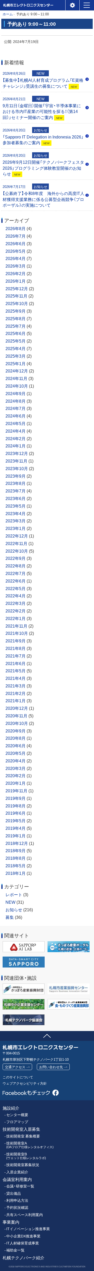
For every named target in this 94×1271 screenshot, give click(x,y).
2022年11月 (16, 543)
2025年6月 (15, 333)
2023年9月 (15, 476)
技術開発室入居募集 (21, 1129)
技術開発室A (30, 1145)
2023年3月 (15, 520)
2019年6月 (15, 813)
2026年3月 (15, 266)
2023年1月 (15, 528)
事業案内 (11, 1221)
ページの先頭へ (47, 1035)
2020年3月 (15, 768)
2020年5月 (15, 753)
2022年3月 (15, 603)
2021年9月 (15, 640)
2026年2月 (15, 273)
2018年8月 (15, 858)
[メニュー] (86, 5)
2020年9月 (15, 731)
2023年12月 (16, 453)
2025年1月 (15, 363)
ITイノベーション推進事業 (28, 1228)
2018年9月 (15, 850)
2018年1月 (15, 873)
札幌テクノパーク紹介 (23, 1257)
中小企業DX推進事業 (23, 1236)
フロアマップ (17, 1122)
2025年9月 (15, 311)
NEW (10, 902)
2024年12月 (16, 371)
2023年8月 (15, 483)
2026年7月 (15, 236)
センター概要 (17, 1114)
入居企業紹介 (17, 1172)
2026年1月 (15, 281)
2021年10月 (16, 633)
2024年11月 (16, 378)
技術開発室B (26, 1156)
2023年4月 (15, 513)
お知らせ (13, 909)
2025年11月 (16, 296)
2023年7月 (15, 491)
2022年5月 (15, 588)
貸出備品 (13, 1193)
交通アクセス (15, 1066)
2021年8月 (15, 648)
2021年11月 (16, 626)
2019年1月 (15, 835)
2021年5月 (15, 670)
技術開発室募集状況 (22, 1164)
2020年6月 (15, 745)
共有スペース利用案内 (24, 1214)
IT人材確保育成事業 (22, 1243)
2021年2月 (15, 693)
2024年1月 (15, 445)
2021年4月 (15, 678)
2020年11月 (16, 715)
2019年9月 (15, 798)
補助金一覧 (15, 1250)
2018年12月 (16, 843)
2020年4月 (15, 760)
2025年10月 (16, 303)
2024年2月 (15, 438)
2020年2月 (15, 775)
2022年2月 (15, 611)
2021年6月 (15, 663)
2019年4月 (15, 828)
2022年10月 (16, 551)
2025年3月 (15, 356)
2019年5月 (15, 820)
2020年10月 (16, 723)
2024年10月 (16, 386)
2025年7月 (15, 326)
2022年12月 (16, 536)
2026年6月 (15, 243)
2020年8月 (15, 738)
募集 (9, 917)
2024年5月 (15, 423)
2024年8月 (15, 401)
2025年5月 (15, 341)
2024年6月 (15, 416)
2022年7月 (15, 573)
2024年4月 (15, 431)
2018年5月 (15, 865)
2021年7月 (15, 656)
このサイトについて (18, 1076)
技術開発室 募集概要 (23, 1136)
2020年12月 (16, 708)
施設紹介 (11, 1107)
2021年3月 (15, 685)
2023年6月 (15, 498)
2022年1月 (15, 618)
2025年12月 (16, 288)
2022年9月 (15, 558)
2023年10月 (16, 468)
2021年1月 (15, 700)
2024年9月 (15, 393)
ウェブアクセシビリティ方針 (25, 1083)
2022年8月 (15, 565)
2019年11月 (16, 790)
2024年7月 (15, 408)
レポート (13, 894)
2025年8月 (15, 318)
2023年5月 (15, 506)
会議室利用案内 (17, 1179)
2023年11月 (16, 461)
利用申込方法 (17, 1200)
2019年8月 (15, 805)
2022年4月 (15, 595)
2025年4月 (15, 348)
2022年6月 (15, 581)
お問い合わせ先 (51, 1066)
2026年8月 (15, 228)
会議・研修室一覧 (20, 1186)
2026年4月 (15, 258)
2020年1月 (15, 783)
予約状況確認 (17, 1207)
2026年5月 (15, 251)
